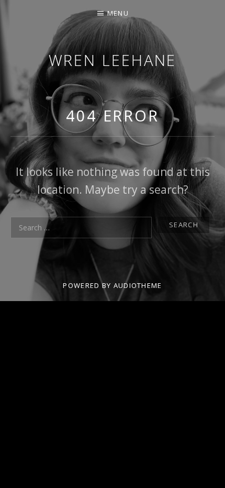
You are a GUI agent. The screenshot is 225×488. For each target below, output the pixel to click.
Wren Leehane (113, 60)
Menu (118, 13)
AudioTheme (138, 285)
